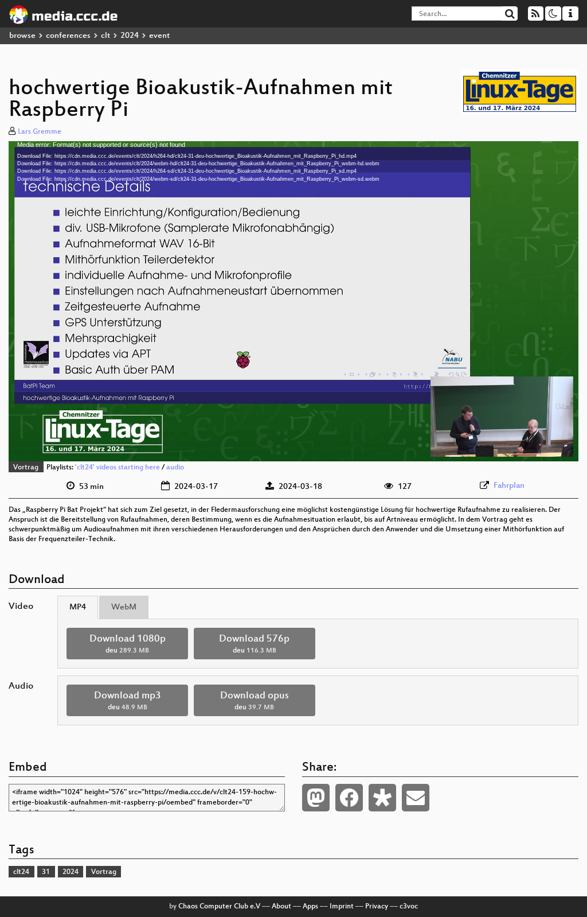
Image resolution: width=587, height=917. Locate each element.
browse (22, 36)
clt (105, 36)
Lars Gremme (39, 132)
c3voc (409, 907)
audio (175, 468)
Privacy (376, 907)
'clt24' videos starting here (117, 468)
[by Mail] (415, 797)
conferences (68, 36)
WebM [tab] (123, 607)
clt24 (21, 872)
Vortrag (25, 468)
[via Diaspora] (382, 797)
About (281, 907)
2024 (129, 36)
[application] (293, 301)
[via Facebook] (349, 797)
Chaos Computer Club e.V (219, 907)
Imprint (342, 907)
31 (46, 872)
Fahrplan (509, 486)
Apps (310, 907)
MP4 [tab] (77, 607)
